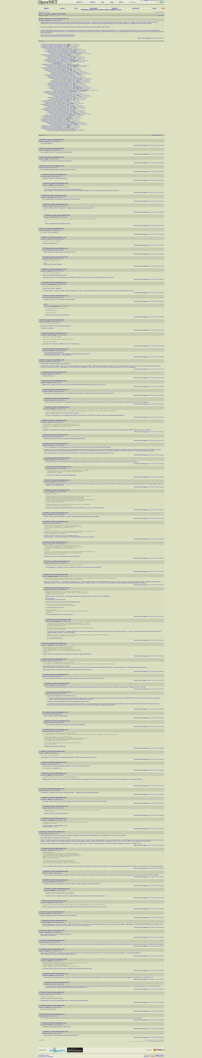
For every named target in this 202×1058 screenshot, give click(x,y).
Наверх (152, 145)
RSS (163, 135)
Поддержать (153, 1056)
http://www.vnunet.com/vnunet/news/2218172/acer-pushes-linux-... (74, 22)
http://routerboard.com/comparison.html (55, 599)
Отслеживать (161, 15)
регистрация (153, 0)
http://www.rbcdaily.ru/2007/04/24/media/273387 (55, 275)
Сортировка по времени (156, 135)
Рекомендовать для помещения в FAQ (156, 1041)
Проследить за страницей (46, 1056)
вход (149, 0)
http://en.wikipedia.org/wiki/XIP (69, 631)
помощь (62, 8)
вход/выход (135, 8)
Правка (152, 38)
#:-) (52, 63)
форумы (46, 8)
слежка (154, 8)
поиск (76, 8)
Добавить (146, 1056)
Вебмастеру (160, 1056)
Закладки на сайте (44, 1055)
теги (134, 2)
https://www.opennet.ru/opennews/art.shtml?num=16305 (59, 36)
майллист (115, 8)
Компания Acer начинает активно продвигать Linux (54, 44)
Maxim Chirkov (160, 1055)
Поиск (130, 2)
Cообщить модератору (159, 38)
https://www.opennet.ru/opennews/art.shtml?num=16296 (81, 23)
